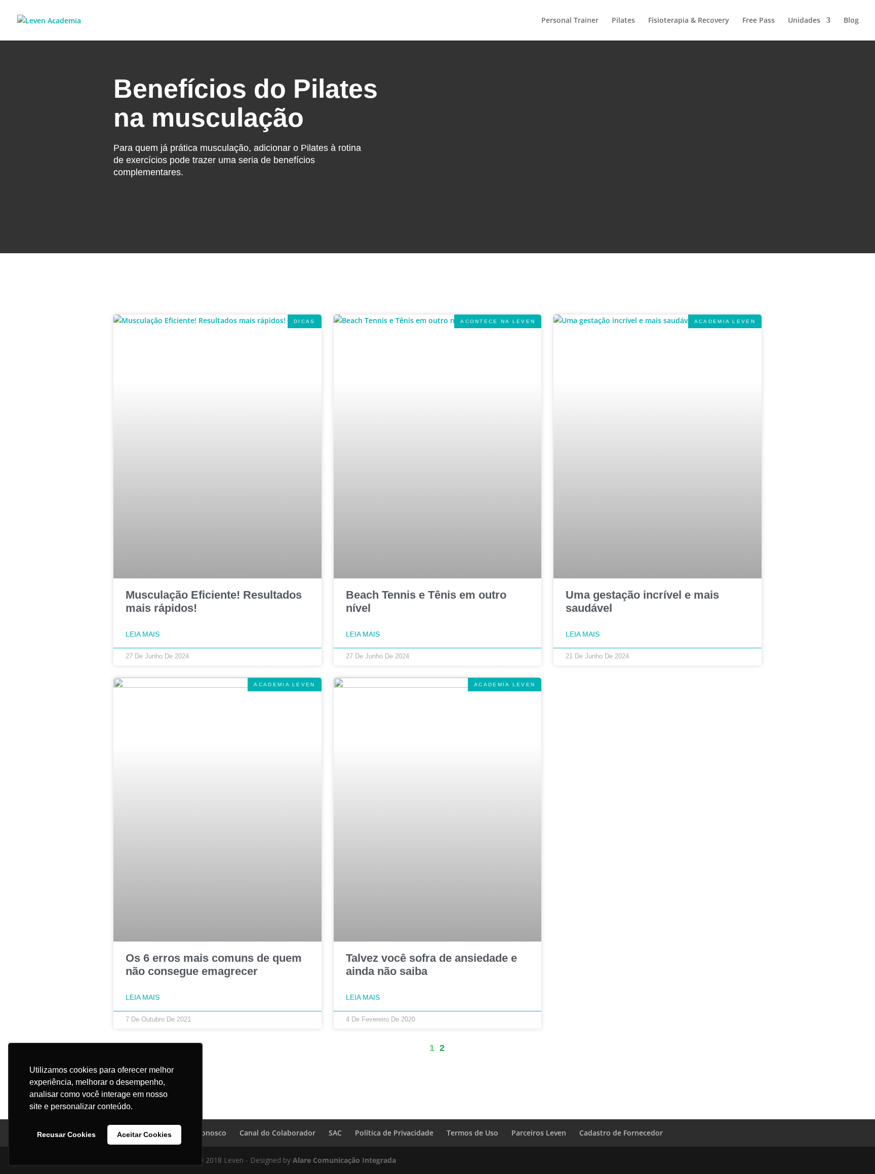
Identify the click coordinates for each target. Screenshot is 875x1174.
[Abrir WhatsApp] (849, 1148)
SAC (335, 1133)
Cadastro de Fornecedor (621, 1133)
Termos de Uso (472, 1133)
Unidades (804, 21)
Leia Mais (143, 634)
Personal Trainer (570, 21)
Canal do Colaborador (277, 1133)
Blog (851, 21)
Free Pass (758, 21)
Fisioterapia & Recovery (688, 21)
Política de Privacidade (394, 1133)
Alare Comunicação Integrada (344, 1160)
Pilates (623, 21)
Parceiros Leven (538, 1133)
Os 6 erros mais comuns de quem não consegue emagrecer (214, 964)
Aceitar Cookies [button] (144, 1134)
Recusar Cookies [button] (66, 1134)
